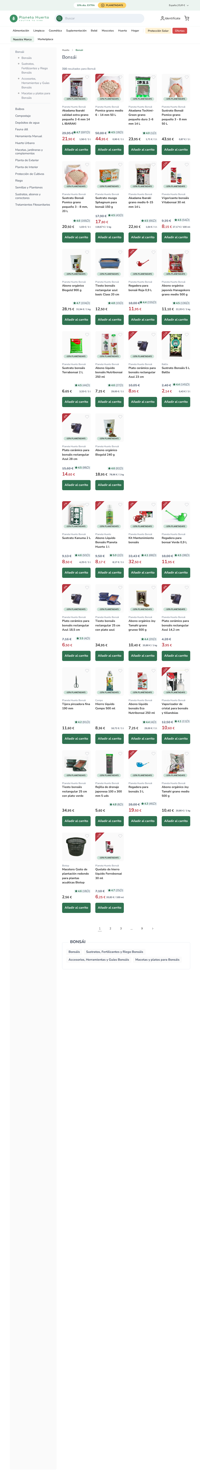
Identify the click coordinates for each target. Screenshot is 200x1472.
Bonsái (19, 52)
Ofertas (180, 31)
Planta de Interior (26, 167)
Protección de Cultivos (29, 174)
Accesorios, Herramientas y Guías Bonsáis (35, 83)
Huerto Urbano (25, 143)
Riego (19, 181)
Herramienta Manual (28, 136)
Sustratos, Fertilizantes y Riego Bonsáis (34, 68)
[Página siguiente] (152, 928)
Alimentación (21, 30)
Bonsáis (26, 58)
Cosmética (55, 30)
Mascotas (108, 30)
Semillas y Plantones (29, 187)
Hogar (135, 30)
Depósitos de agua (27, 123)
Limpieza (39, 30)
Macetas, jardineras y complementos (29, 152)
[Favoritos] (87, 77)
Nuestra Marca (22, 39)
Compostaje (23, 116)
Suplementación (76, 30)
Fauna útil (21, 129)
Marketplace (45, 39)
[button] (186, 18)
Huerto (122, 30)
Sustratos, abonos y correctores (28, 196)
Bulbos (19, 109)
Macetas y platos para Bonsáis (157, 960)
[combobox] (99, 18)
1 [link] (100, 928)
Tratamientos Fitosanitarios (32, 205)
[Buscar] (59, 18)
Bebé (94, 30)
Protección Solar (158, 31)
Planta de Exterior (27, 160)
